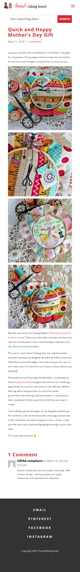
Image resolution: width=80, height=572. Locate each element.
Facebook (40, 527)
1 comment (34, 41)
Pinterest (40, 518)
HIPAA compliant (29, 461)
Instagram (40, 536)
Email (40, 509)
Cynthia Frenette (23, 382)
